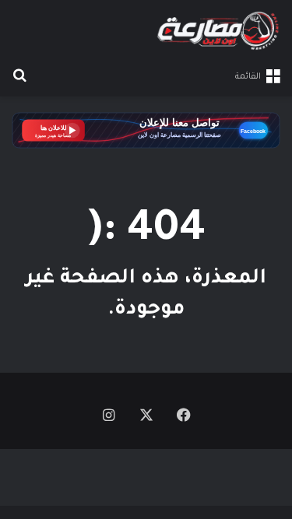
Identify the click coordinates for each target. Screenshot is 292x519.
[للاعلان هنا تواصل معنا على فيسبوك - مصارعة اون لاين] (146, 132)
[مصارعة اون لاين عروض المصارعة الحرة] (218, 31)
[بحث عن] (19, 77)
